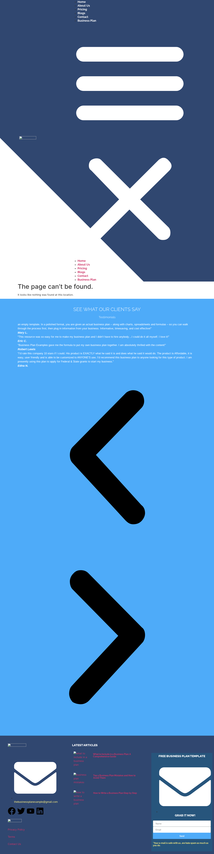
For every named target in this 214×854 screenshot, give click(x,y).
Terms (11, 836)
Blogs (81, 13)
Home (82, 1)
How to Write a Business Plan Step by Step (115, 793)
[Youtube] (30, 811)
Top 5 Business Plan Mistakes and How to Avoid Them (114, 776)
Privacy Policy (16, 829)
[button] (129, 141)
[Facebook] (12, 811)
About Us (84, 5)
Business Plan (87, 20)
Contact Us (14, 844)
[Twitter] (21, 811)
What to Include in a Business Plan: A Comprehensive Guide (112, 755)
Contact (83, 16)
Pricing (82, 9)
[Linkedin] (40, 811)
